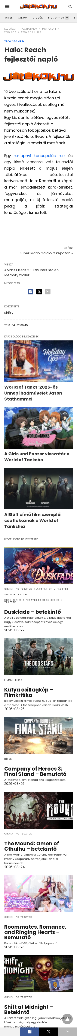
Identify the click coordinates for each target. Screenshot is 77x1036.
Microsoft (49, 28)
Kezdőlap (10, 28)
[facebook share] (30, 291)
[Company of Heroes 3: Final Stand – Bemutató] (38, 735)
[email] (67, 1031)
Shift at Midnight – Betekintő (28, 1009)
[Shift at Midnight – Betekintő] (38, 973)
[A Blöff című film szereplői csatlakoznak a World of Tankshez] (38, 488)
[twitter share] (39, 291)
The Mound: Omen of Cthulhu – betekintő (31, 846)
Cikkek (22, 17)
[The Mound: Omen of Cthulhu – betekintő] (38, 810)
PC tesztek (24, 589)
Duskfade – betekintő (32, 611)
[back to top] (67, 1019)
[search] (70, 6)
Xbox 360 (10, 32)
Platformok (56, 17)
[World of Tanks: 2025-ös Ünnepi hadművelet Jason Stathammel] (38, 361)
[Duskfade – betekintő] (38, 565)
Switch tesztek (16, 594)
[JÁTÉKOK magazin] (38, 6)
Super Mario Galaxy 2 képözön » (46, 253)
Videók (38, 17)
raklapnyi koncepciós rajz (41, 155)
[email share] (47, 291)
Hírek (9, 17)
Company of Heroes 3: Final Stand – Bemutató (35, 771)
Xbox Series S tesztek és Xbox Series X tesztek (33, 601)
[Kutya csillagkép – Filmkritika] (38, 656)
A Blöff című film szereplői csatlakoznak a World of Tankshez (33, 520)
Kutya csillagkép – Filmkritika (28, 692)
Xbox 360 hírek (31, 32)
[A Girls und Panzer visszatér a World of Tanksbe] (38, 428)
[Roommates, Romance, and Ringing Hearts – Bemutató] (38, 893)
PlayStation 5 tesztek (51, 589)
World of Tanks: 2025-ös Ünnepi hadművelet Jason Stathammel (33, 393)
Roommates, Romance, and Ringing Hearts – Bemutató (35, 932)
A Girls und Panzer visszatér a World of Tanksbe (37, 457)
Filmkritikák (13, 680)
